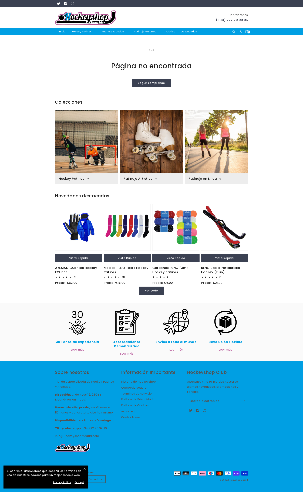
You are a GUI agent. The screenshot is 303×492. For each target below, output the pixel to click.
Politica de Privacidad (137, 399)
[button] (234, 31)
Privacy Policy (62, 482)
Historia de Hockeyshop (138, 382)
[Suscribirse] (244, 401)
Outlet (170, 31)
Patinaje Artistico (113, 31)
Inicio (62, 31)
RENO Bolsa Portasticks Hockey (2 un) (220, 270)
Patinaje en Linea (145, 31)
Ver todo (151, 290)
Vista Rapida (78, 258)
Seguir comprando (151, 83)
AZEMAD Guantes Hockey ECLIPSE (76, 270)
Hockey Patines (82, 31)
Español (93, 479)
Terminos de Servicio (136, 394)
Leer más (77, 350)
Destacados (189, 31)
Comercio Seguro (134, 388)
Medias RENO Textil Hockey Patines (126, 270)
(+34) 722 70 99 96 (232, 20)
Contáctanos (131, 417)
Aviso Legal (129, 411)
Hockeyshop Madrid (238, 480)
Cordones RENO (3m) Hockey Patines (170, 270)
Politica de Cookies (135, 405)
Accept (79, 482)
